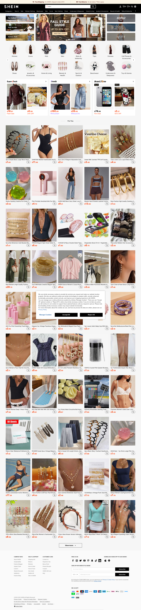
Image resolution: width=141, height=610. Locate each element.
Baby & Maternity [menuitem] (127, 11)
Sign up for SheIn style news (80, 565)
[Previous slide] (38, 27)
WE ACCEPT (74, 588)
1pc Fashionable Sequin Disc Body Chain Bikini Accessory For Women (123, 368)
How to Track (31, 568)
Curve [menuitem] (51, 11)
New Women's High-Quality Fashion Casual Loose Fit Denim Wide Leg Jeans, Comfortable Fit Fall (18, 284)
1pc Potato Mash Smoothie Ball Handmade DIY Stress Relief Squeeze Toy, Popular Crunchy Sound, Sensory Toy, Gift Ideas (70, 409)
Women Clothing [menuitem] (30, 11)
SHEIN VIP (31, 573)
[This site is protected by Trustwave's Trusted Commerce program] (72, 597)
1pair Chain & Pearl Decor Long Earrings (123, 284)
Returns (30, 561)
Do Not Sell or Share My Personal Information (26, 601)
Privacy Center (18, 599)
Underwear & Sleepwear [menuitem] (77, 11)
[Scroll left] (133, 11)
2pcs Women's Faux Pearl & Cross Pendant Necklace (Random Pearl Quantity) (18, 368)
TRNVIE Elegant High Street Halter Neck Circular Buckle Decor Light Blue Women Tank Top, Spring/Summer (44, 243)
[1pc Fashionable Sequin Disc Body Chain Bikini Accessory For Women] (123, 350)
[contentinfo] (100, 592)
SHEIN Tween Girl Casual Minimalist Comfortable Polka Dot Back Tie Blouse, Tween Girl (44, 368)
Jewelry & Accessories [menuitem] (102, 11)
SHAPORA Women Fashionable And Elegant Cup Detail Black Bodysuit (44, 159)
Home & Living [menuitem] (90, 11)
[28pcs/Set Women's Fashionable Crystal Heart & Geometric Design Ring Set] (44, 516)
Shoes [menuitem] (66, 11)
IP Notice (29, 604)
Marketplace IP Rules (19, 604)
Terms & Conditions (45, 601)
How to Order (31, 566)
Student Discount (18, 571)
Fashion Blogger (18, 564)
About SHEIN (17, 559)
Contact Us (45, 559)
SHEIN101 (16, 573)
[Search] (93, 6)
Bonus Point (46, 564)
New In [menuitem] (17, 11)
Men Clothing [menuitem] (59, 11)
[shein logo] (11, 6)
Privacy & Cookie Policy (109, 579)
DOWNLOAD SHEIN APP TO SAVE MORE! (115, 557)
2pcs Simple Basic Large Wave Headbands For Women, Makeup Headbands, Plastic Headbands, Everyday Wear (18, 159)
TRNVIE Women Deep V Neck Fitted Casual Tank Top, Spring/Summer (18, 409)
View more (69, 545)
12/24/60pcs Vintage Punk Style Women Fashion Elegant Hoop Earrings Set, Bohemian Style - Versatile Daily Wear (96, 492)
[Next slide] (103, 27)
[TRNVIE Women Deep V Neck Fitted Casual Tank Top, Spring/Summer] (18, 391)
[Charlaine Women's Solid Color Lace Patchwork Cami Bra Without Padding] (123, 391)
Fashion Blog (17, 575)
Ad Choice (50, 604)
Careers (16, 568)
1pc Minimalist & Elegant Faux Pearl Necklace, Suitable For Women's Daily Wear (70, 326)
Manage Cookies (42, 599)
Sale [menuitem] (22, 11)
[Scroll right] (135, 11)
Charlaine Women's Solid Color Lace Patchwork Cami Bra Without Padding (123, 409)
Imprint (44, 604)
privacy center (97, 581)
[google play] (109, 561)
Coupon (45, 568)
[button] (132, 6)
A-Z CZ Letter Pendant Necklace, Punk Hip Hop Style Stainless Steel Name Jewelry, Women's (70, 368)
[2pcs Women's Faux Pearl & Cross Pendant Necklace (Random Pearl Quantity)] (18, 350)
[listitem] (18, 144)
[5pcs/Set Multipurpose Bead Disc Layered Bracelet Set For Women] (123, 308)
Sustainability (17, 561)
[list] (86, 560)
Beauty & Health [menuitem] (115, 11)
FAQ (44, 573)
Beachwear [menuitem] (40, 11)
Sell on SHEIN (32, 575)
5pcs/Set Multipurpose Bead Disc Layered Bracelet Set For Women (123, 326)
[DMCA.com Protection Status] (77, 597)
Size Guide (31, 571)
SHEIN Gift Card (47, 571)
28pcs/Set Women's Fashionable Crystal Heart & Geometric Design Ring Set (44, 534)
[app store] (105, 561)
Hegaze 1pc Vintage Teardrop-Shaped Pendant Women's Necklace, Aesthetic (44, 326)
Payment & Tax (46, 561)
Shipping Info (31, 559)
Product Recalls (47, 566)
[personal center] (120, 6)
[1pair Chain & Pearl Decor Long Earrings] (123, 266)
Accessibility (37, 604)
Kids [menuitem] (46, 11)
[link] (35, 2)
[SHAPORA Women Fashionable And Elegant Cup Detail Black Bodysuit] (44, 141)
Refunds (30, 564)
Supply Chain (17, 566)
